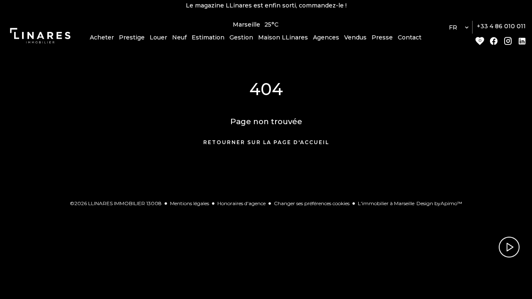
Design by (439, 203)
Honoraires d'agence (241, 203)
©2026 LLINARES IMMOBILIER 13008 (116, 203)
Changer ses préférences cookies (312, 203)
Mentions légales (189, 203)
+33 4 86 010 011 (501, 26)
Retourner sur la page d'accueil (266, 142)
